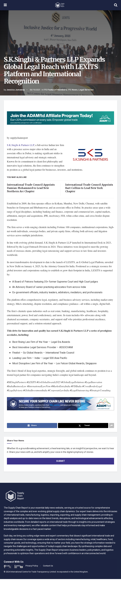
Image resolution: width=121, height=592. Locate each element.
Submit (60, 461)
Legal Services (86, 89)
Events (17, 565)
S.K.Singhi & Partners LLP (20, 145)
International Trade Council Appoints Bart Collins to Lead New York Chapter (89, 188)
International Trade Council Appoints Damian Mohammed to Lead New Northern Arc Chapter (31, 188)
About (6, 565)
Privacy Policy (32, 565)
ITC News (73, 89)
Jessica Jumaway (15, 89)
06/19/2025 (35, 89)
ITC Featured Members (55, 89)
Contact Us (48, 565)
